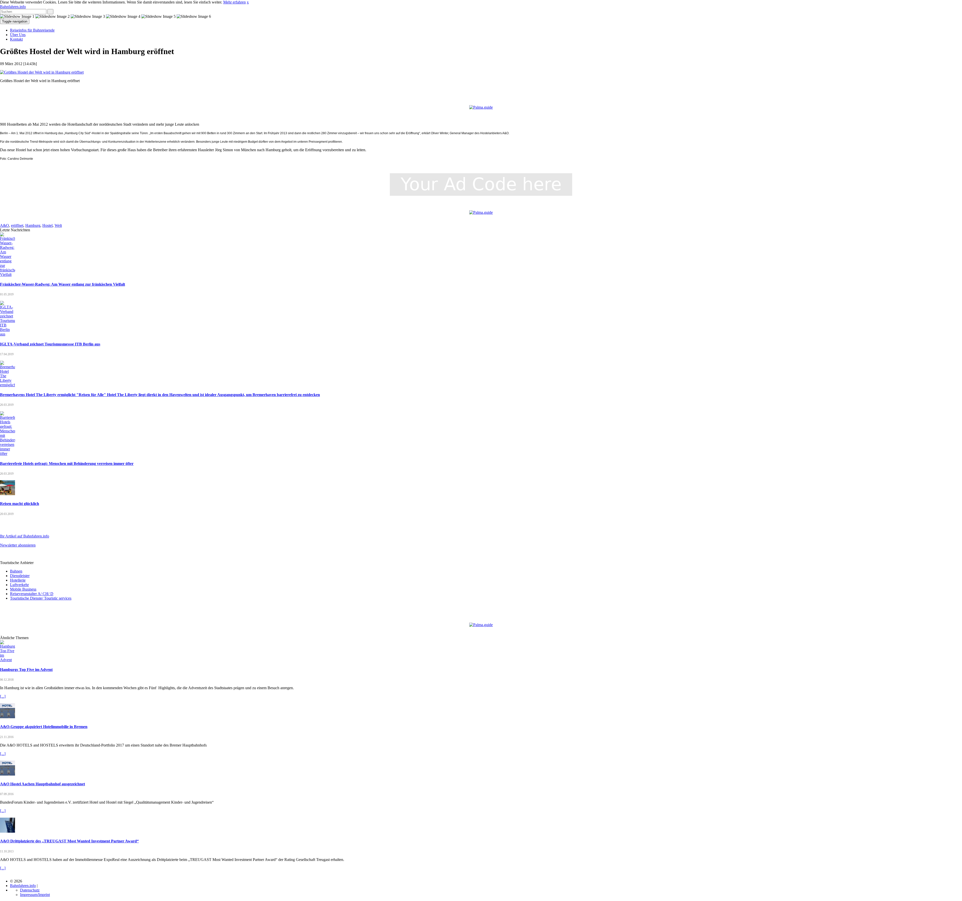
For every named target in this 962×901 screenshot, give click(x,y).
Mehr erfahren (234, 2)
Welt (58, 225)
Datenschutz (30, 890)
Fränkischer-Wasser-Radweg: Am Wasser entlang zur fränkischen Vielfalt (62, 284)
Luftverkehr (19, 585)
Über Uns (18, 35)
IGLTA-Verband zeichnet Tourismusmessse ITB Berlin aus (50, 344)
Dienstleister (20, 576)
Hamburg (32, 225)
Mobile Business (23, 589)
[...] (3, 696)
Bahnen (16, 571)
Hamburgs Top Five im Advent (26, 669)
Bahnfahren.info (13, 7)
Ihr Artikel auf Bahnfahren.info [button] (24, 536)
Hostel (47, 225)
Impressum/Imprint (35, 894)
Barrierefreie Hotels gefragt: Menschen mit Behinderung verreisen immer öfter (67, 463)
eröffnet (17, 225)
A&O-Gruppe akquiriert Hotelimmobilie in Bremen (43, 727)
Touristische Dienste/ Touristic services (40, 598)
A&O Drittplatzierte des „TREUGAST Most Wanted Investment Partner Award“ (69, 841)
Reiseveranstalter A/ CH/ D (31, 594)
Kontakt (16, 39)
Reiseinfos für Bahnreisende (32, 30)
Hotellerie (18, 580)
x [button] (248, 2)
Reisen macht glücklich (19, 503)
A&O (4, 225)
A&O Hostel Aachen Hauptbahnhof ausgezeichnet (42, 784)
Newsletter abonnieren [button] (18, 545)
